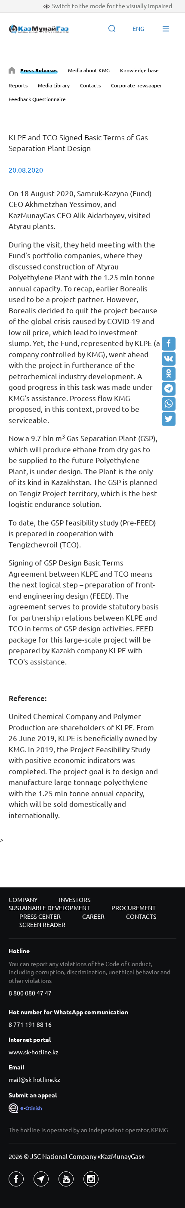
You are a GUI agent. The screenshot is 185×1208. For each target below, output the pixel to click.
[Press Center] (12, 71)
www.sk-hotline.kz (34, 1052)
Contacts (90, 85)
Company (23, 899)
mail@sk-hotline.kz (34, 1079)
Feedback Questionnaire (37, 99)
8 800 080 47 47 (30, 993)
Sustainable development (49, 908)
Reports (18, 85)
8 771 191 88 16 (30, 1024)
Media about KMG (89, 70)
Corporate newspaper (136, 85)
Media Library (54, 85)
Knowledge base (139, 70)
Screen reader (42, 924)
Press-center (40, 916)
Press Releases (39, 70)
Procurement (133, 908)
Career (93, 916)
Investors (74, 899)
